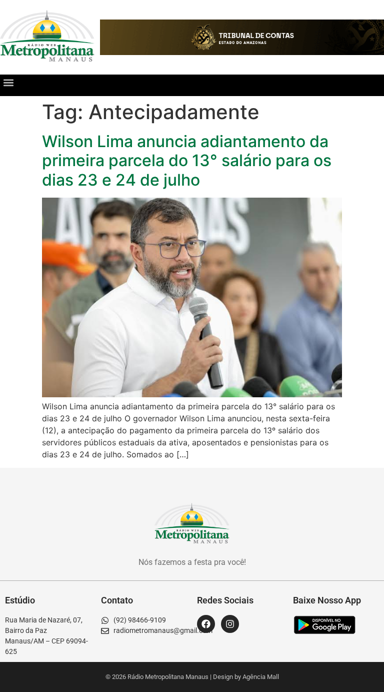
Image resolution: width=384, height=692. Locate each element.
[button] (8, 83)
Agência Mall (260, 676)
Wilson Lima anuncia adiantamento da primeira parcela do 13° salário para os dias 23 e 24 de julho (187, 161)
